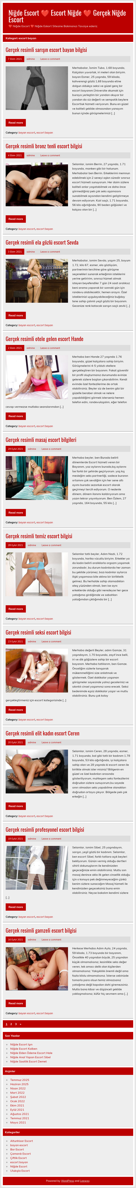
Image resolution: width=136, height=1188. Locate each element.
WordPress (67, 1181)
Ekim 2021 (17, 1105)
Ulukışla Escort (20, 1170)
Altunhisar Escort (21, 1141)
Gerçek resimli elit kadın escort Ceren (42, 733)
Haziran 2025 (19, 1084)
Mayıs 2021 (18, 1122)
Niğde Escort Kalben (23, 1048)
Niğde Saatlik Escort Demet (28, 1061)
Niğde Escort (18, 1166)
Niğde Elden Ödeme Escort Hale (31, 1053)
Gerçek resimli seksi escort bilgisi (38, 632)
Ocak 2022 (17, 1101)
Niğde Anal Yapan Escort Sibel (30, 1057)
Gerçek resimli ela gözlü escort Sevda (42, 242)
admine (31, 58)
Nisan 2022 (18, 1088)
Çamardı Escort (20, 1153)
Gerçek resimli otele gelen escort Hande (44, 339)
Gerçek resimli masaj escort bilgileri (41, 440)
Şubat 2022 (18, 1097)
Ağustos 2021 (19, 1114)
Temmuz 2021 (19, 1118)
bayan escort (27, 132)
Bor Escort (17, 1149)
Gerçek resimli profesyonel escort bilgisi (45, 829)
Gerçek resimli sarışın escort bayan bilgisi (46, 50)
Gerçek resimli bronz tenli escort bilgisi (44, 146)
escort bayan (44, 132)
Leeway (84, 1181)
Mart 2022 (17, 1092)
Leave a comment (50, 58)
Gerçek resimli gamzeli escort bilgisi (41, 930)
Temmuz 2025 (19, 1080)
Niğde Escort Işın (21, 1044)
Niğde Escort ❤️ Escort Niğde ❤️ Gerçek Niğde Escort (67, 15)
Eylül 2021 (17, 1109)
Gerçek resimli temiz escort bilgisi (39, 536)
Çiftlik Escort (18, 1158)
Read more (15, 122)
